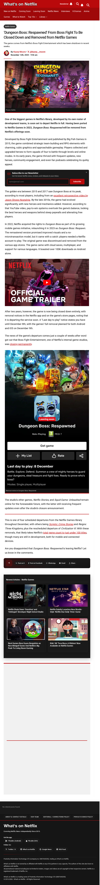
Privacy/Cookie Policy (83, 817)
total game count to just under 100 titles (65, 532)
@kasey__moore (37, 52)
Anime (86, 11)
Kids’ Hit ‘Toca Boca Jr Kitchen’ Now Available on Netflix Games (65, 644)
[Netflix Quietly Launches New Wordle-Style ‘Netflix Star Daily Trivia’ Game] (68, 595)
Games (7, 17)
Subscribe (77, 182)
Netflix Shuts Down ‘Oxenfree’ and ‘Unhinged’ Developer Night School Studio (25, 610)
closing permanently (21, 344)
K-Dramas (77, 11)
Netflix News (53, 11)
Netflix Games (10, 26)
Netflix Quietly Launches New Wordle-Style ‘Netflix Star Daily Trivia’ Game (66, 610)
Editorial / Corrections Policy (56, 817)
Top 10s (31, 17)
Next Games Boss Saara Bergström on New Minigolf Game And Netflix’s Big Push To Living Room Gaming (24, 645)
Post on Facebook (36, 563)
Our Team (35, 817)
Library (42, 17)
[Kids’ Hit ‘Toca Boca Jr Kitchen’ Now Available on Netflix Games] (68, 629)
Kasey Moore (20, 52)
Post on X (21, 563)
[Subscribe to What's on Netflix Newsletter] (81, 5)
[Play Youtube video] (47, 282)
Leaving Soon (39, 11)
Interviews (65, 11)
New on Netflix (10, 11)
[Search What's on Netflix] (88, 5)
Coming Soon (25, 11)
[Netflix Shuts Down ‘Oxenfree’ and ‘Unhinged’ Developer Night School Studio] (26, 595)
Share (73, 563)
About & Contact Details (15, 817)
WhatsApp (51, 563)
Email (63, 563)
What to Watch (19, 17)
